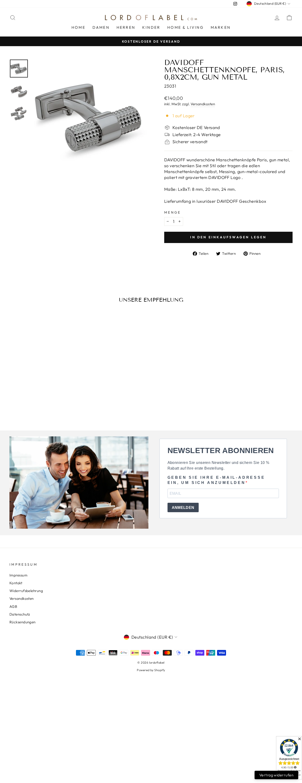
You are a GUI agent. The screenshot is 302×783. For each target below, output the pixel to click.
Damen (100, 27)
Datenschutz (19, 614)
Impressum (18, 575)
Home (78, 27)
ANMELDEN (183, 508)
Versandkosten (203, 104)
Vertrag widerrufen (276, 775)
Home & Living (185, 27)
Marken (221, 27)
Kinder (151, 27)
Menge (172, 212)
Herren (126, 27)
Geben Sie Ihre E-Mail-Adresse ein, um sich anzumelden (216, 480)
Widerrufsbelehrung (26, 590)
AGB (13, 606)
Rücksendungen (22, 622)
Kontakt (15, 583)
